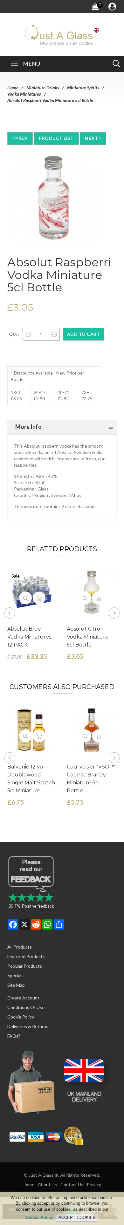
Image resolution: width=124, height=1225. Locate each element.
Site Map (16, 985)
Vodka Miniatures (24, 94)
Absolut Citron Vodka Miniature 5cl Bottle (87, 637)
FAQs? (13, 1036)
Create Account (23, 997)
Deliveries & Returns (27, 1026)
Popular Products (24, 966)
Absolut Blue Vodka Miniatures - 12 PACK (30, 637)
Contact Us (71, 1184)
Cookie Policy (20, 1016)
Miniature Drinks (42, 87)
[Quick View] (25, 598)
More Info (28, 426)
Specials (15, 975)
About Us (47, 1184)
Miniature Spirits (83, 87)
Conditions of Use (26, 1007)
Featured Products (26, 956)
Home (12, 87)
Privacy (94, 1184)
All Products (19, 947)
